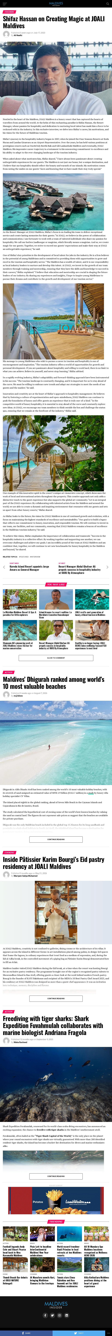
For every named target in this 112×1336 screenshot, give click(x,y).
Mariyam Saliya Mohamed (25, 876)
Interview (35, 557)
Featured (24, 557)
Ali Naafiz (18, 35)
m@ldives (18, 696)
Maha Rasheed (20, 1042)
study (91, 792)
